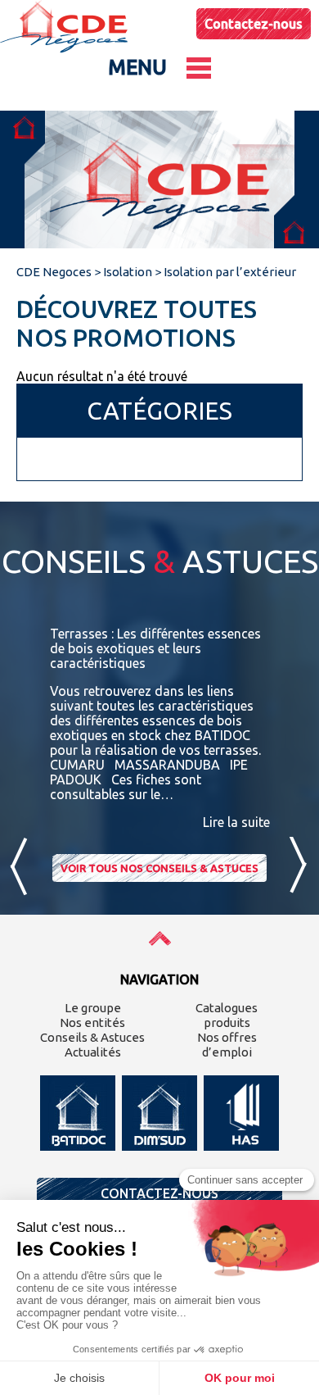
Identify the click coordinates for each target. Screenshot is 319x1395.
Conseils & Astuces (92, 1037)
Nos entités (92, 1022)
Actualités (93, 1052)
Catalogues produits (226, 1015)
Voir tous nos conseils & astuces (159, 868)
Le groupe (93, 1008)
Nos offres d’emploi (227, 1044)
